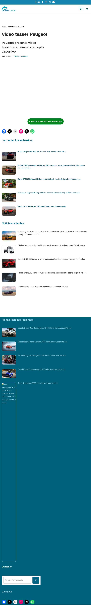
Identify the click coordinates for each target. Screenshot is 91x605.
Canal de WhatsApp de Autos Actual (45, 121)
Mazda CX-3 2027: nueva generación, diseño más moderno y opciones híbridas (51, 259)
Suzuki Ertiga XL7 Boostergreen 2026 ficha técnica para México (44, 328)
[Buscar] (87, 9)
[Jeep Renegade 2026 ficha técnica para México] (9, 472)
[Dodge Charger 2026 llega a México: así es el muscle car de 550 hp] (9, 157)
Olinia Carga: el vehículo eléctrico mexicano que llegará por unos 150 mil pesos (51, 245)
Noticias (17, 56)
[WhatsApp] (32, 131)
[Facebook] (4, 131)
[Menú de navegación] (80, 9)
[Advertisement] (20, 97)
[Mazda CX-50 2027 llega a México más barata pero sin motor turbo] (9, 211)
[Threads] (27, 131)
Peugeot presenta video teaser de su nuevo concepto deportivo (23, 47)
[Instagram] (21, 131)
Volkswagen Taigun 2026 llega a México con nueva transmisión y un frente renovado (49, 193)
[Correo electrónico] (15, 131)
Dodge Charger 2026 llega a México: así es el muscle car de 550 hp (42, 152)
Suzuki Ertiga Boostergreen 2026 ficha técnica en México (42, 355)
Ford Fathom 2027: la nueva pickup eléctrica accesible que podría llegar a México (52, 273)
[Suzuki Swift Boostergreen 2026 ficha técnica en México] (9, 374)
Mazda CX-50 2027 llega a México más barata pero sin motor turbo (42, 206)
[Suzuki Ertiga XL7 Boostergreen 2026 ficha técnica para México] (9, 333)
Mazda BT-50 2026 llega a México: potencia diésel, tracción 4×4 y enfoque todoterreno (49, 179)
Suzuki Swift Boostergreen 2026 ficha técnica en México (41, 369)
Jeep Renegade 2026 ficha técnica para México (38, 383)
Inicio (4, 27)
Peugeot (24, 56)
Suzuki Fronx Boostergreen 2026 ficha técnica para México (42, 342)
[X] (9, 131)
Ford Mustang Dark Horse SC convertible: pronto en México (43, 287)
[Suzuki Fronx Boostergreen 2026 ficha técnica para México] (9, 347)
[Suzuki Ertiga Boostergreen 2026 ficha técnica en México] (9, 360)
